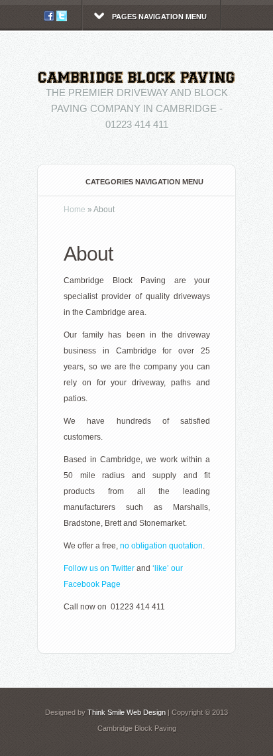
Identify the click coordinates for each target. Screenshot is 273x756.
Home (74, 209)
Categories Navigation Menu (144, 182)
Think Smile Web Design (126, 712)
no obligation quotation (161, 545)
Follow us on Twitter (99, 568)
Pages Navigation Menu (159, 17)
